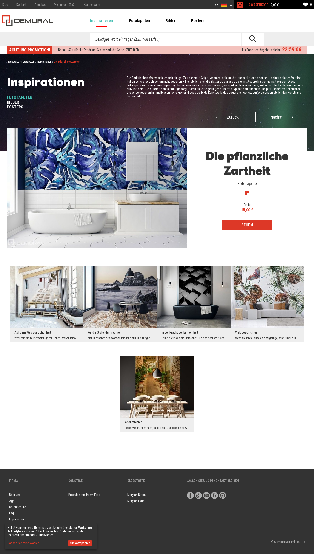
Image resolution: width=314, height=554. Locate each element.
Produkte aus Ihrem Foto (84, 495)
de (216, 5)
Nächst (282, 117)
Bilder (171, 20)
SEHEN (247, 225)
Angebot (40, 4)
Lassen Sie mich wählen (23, 543)
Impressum (16, 519)
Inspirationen (101, 20)
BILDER (13, 102)
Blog (5, 4)
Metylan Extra (136, 501)
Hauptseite (13, 61)
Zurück (227, 117)
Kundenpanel (92, 4)
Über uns (15, 495)
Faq (11, 513)
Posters (198, 20)
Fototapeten (139, 20)
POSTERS (15, 107)
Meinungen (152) (65, 4)
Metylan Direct (136, 495)
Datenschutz (17, 507)
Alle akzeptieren (79, 543)
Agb (11, 501)
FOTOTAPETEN (19, 97)
